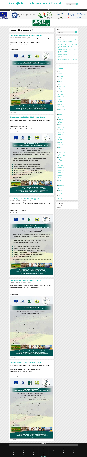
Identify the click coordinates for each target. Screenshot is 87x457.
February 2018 (61, 185)
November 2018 (61, 170)
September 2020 (61, 152)
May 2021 (60, 140)
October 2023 (61, 107)
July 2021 (60, 137)
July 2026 (60, 69)
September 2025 (61, 86)
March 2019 (60, 165)
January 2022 (61, 129)
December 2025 (61, 81)
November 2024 (61, 97)
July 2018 (60, 177)
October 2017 (61, 192)
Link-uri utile (73, 9)
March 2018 (60, 183)
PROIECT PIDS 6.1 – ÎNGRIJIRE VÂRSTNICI (44, 9)
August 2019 (60, 157)
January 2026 (61, 79)
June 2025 (60, 91)
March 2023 (60, 116)
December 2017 (61, 188)
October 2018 (61, 172)
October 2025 (61, 84)
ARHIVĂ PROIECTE (57, 9)
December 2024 (61, 96)
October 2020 (61, 150)
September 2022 (61, 121)
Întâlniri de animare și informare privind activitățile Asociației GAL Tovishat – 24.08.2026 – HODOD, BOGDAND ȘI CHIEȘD (67, 49)
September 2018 (61, 173)
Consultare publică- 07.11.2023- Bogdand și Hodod (26, 362)
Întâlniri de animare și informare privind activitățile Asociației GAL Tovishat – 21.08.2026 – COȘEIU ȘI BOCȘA (67, 54)
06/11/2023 (29, 282)
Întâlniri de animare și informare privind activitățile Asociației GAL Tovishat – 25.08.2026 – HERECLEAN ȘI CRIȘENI (67, 41)
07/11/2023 (29, 200)
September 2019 (61, 155)
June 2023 (60, 112)
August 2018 (60, 175)
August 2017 (60, 193)
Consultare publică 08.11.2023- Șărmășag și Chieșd (26, 280)
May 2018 (60, 180)
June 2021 (60, 139)
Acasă (15, 9)
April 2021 (60, 142)
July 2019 (60, 159)
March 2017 (60, 198)
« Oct (42, 456)
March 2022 (60, 126)
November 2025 (61, 83)
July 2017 (60, 195)
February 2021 (61, 145)
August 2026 (60, 68)
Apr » (45, 456)
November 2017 (61, 190)
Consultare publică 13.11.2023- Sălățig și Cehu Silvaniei (27, 117)
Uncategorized (13, 112)
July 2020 (60, 154)
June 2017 (60, 197)
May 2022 (60, 122)
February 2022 (61, 127)
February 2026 (61, 78)
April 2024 (60, 104)
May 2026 (60, 73)
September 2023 (61, 109)
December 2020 (61, 147)
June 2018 (60, 178)
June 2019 (60, 160)
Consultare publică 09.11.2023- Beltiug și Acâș (24, 199)
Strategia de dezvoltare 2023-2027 (26, 9)
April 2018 (60, 182)
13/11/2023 (29, 37)
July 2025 (60, 89)
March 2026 (60, 76)
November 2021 (61, 132)
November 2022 (61, 117)
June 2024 (60, 101)
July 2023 (60, 111)
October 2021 (61, 134)
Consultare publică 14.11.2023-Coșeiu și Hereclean (26, 35)
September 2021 (61, 135)
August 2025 (60, 88)
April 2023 (60, 114)
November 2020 (61, 149)
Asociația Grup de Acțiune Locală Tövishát (35, 3)
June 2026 (60, 71)
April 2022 (60, 124)
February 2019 (61, 167)
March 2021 (60, 144)
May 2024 (60, 102)
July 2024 (60, 99)
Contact (65, 9)
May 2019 (60, 162)
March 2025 (60, 94)
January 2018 (61, 187)
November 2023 (61, 106)
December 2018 (61, 168)
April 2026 (60, 74)
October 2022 (61, 119)
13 (13, 450)
